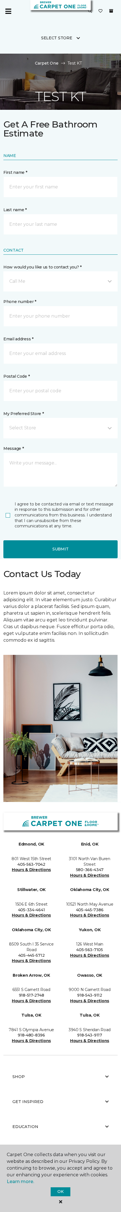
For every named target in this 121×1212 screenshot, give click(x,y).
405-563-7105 (89, 949)
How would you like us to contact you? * (42, 267)
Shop (18, 1076)
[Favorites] (100, 11)
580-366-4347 (90, 869)
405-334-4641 (31, 909)
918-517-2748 (31, 995)
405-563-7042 (31, 864)
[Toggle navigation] (8, 11)
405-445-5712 (31, 955)
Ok (60, 1191)
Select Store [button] (56, 37)
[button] (90, 11)
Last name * (15, 210)
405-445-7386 (90, 909)
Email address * (18, 339)
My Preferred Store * (23, 414)
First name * (15, 172)
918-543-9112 (89, 995)
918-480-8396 (31, 1035)
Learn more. (20, 1181)
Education (25, 1126)
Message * (13, 448)
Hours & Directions (31, 869)
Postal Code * (16, 376)
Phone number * (19, 302)
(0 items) (111, 11)
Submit (60, 549)
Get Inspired (27, 1101)
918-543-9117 (89, 1035)
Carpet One (47, 63)
